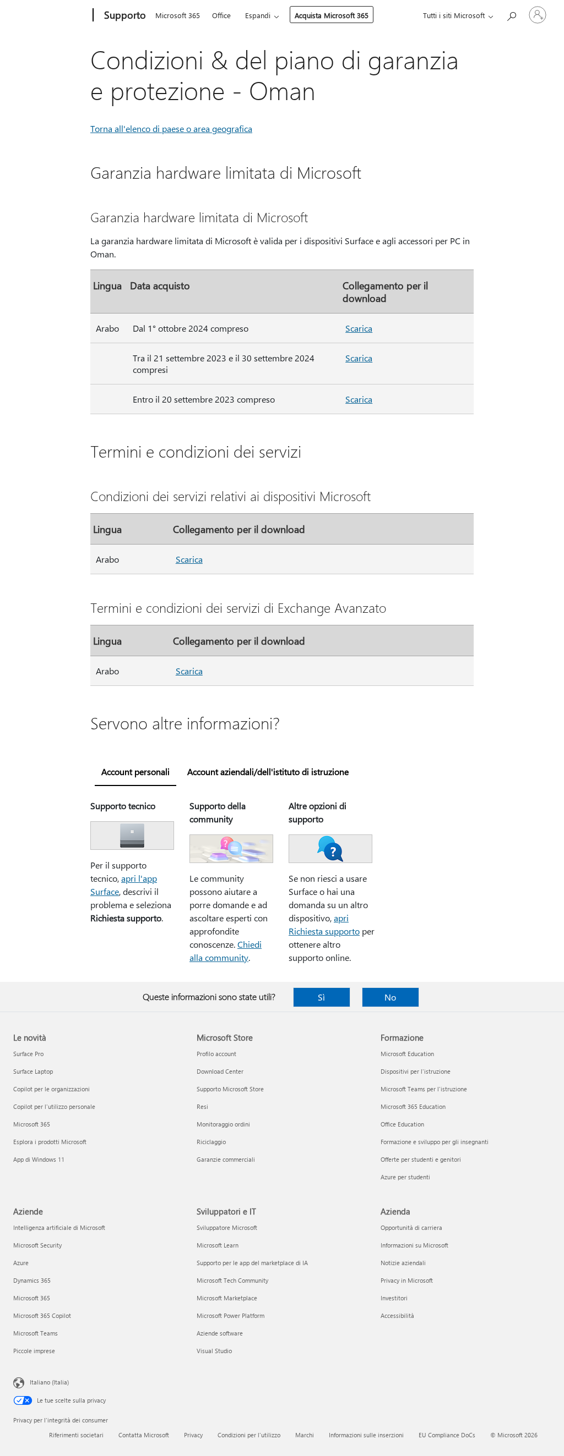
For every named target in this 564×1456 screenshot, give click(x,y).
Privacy (193, 1435)
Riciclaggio (211, 1142)
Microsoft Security (37, 1245)
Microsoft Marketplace (227, 1298)
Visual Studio (214, 1351)
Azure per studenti (405, 1177)
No (390, 997)
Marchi (304, 1435)
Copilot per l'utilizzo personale (54, 1106)
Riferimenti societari (76, 1435)
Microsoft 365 (177, 15)
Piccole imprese (34, 1351)
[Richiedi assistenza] (511, 14)
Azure (21, 1263)
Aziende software (220, 1333)
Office (221, 15)
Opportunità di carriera (411, 1227)
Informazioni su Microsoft (414, 1245)
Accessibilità (397, 1315)
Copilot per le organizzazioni (51, 1089)
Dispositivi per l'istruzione (416, 1071)
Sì (321, 997)
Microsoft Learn (217, 1245)
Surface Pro (28, 1054)
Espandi (257, 15)
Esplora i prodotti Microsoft (49, 1142)
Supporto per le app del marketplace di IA (252, 1263)
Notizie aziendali (403, 1263)
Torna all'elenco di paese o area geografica (171, 128)
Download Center (220, 1071)
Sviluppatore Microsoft (227, 1227)
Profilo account (216, 1054)
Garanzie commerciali (226, 1159)
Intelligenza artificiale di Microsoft (59, 1227)
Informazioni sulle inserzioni (366, 1435)
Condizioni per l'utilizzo (249, 1435)
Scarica (358, 328)
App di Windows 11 (38, 1159)
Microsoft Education (407, 1054)
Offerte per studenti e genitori (421, 1159)
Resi (202, 1106)
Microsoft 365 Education (413, 1106)
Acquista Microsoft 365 (331, 15)
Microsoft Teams (35, 1333)
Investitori (394, 1298)
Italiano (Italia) (49, 1382)
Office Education (402, 1124)
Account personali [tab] (135, 771)
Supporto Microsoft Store (230, 1089)
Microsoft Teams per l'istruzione (424, 1089)
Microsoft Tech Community (232, 1280)
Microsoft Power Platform (230, 1315)
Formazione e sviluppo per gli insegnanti (435, 1142)
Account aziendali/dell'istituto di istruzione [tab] (268, 771)
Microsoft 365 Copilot (42, 1315)
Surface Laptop (33, 1071)
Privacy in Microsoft (407, 1280)
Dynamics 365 (32, 1280)
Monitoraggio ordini (223, 1124)
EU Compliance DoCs (447, 1435)
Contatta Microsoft (143, 1435)
